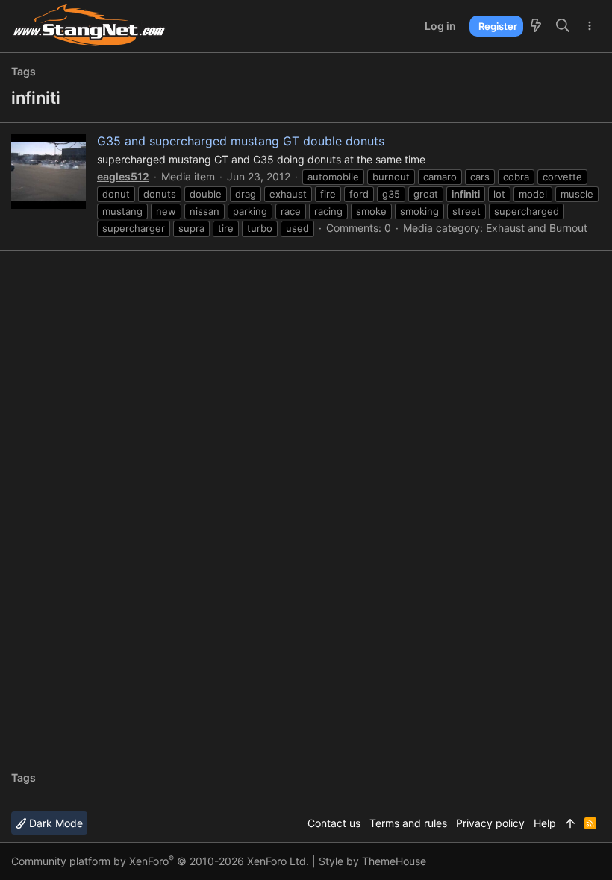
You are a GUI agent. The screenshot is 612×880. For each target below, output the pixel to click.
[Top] (570, 823)
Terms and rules (408, 823)
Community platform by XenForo (160, 861)
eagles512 (123, 176)
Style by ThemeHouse (372, 861)
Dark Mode (54, 823)
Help (545, 823)
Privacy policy (490, 823)
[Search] (563, 26)
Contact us (333, 823)
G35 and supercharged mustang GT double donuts (240, 140)
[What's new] (536, 26)
